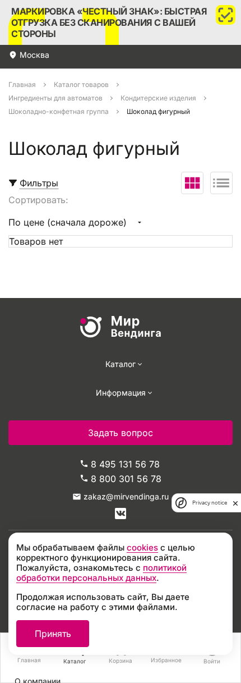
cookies (142, 547)
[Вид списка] (221, 183)
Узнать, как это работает (120, 22)
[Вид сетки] (192, 183)
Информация (121, 392)
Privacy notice (209, 502)
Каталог (120, 364)
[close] (235, 502)
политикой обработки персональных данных (101, 572)
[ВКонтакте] (120, 513)
